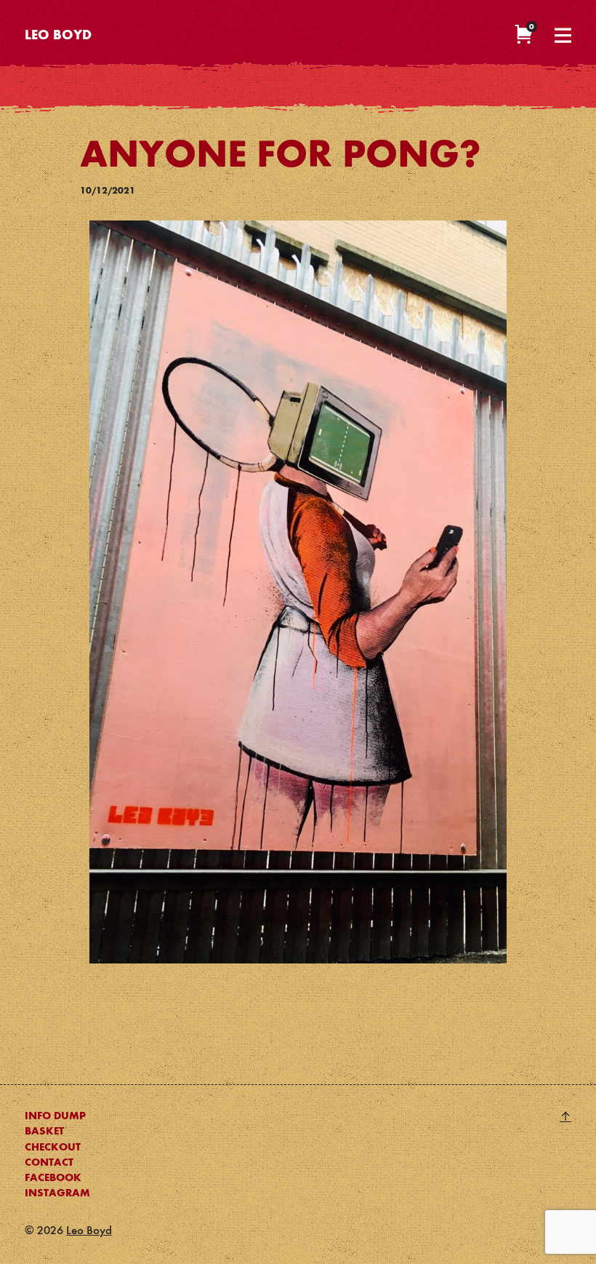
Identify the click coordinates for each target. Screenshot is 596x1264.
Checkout (53, 1147)
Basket (44, 1131)
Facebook (53, 1178)
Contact (49, 1163)
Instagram (57, 1193)
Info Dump (55, 1116)
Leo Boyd (58, 35)
